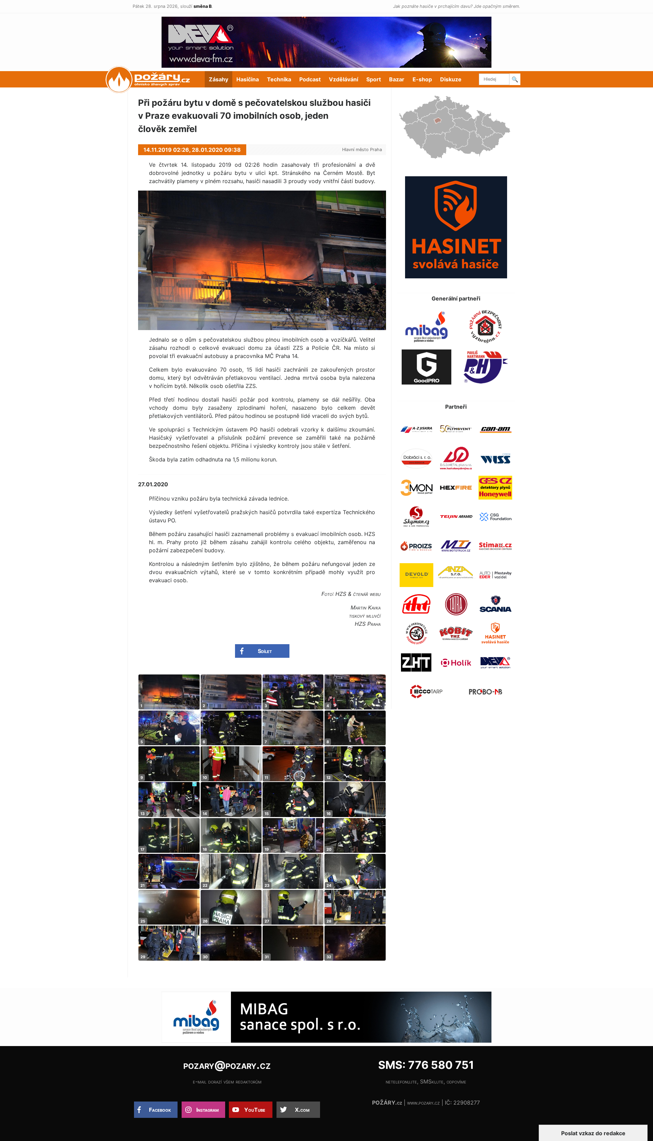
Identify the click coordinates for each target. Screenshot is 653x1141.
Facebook (160, 1109)
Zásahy (218, 79)
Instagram (207, 1109)
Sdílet (265, 651)
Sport (373, 79)
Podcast (310, 79)
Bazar (396, 79)
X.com (302, 1109)
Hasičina (247, 79)
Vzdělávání (343, 79)
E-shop (422, 79)
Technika (279, 79)
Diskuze (451, 79)
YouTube (254, 1109)
